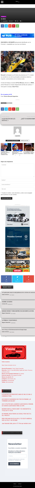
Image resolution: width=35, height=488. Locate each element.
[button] (32, 2)
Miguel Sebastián (6, 313)
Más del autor (24, 140)
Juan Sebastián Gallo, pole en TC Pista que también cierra (16, 423)
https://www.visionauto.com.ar (9, 365)
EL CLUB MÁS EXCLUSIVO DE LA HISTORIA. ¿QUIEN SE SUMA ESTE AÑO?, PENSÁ (29, 152)
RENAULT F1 (9, 103)
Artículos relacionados (13, 140)
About (15, 483)
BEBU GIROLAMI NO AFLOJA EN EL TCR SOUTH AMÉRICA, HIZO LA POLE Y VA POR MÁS (17, 419)
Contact (19, 483)
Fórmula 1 (3, 16)
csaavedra (5, 21)
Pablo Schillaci (5, 294)
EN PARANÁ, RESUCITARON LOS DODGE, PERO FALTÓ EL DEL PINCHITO (16, 414)
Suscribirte (29, 275)
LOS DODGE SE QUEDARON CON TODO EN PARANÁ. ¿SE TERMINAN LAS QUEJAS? (16, 400)
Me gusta (6, 275)
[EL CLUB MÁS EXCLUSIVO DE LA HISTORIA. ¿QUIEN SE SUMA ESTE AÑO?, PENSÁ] (29, 147)
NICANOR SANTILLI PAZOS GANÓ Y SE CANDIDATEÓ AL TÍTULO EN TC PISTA (16, 409)
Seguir (17, 275)
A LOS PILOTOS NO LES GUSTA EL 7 (8, 119)
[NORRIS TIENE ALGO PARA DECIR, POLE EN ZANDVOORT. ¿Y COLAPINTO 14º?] (17, 147)
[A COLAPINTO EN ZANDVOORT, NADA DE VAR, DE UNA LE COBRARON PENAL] (6, 147)
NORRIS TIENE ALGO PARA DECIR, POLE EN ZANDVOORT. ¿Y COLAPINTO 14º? (17, 153)
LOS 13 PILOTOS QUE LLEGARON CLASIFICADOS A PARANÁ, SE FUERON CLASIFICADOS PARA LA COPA (17, 405)
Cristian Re (4, 303)
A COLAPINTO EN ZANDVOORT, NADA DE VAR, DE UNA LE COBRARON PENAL (5, 153)
